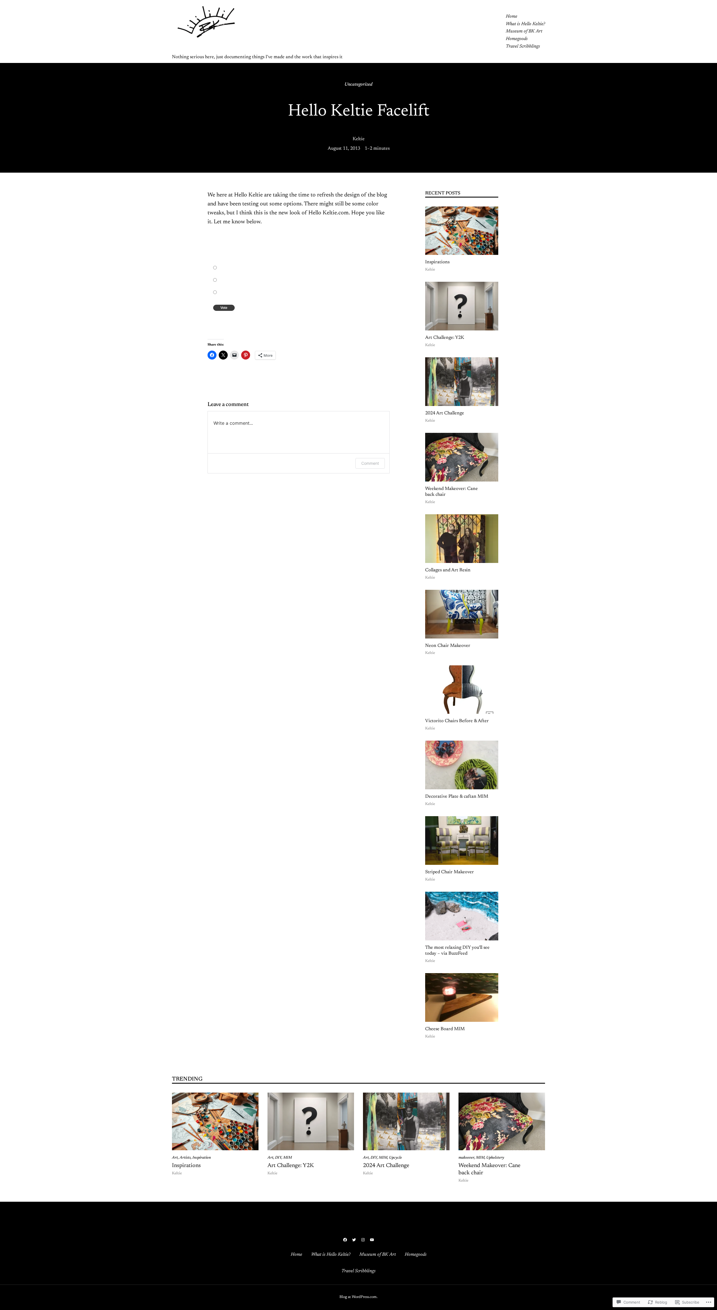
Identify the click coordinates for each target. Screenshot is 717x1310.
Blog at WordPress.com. (358, 1297)
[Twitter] (354, 1240)
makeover (466, 1158)
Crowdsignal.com (259, 319)
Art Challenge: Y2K (444, 337)
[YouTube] (372, 1240)
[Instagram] (363, 1240)
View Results (237, 319)
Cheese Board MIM (445, 1029)
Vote (223, 308)
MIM (287, 1158)
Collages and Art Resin (448, 570)
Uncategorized (358, 84)
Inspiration (201, 1158)
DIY (278, 1158)
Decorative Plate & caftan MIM (456, 796)
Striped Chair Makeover (449, 872)
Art (175, 1158)
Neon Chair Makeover (447, 646)
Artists (185, 1158)
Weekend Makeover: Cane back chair (451, 492)
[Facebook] (345, 1240)
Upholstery (495, 1158)
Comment (370, 463)
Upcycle (395, 1158)
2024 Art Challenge (444, 413)
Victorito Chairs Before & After (457, 721)
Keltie (359, 139)
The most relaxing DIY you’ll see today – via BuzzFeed (457, 950)
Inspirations (437, 262)
